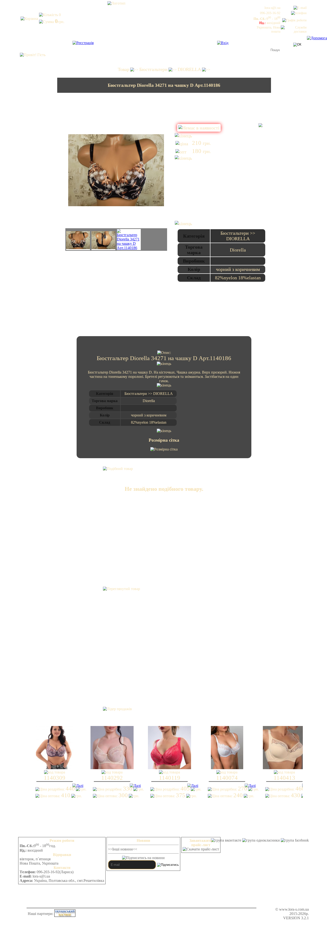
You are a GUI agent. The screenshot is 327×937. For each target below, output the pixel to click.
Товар (123, 69)
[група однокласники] (261, 840)
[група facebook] (295, 840)
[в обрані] (260, 125)
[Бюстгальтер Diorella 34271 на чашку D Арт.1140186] (78, 240)
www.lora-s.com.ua (294, 909)
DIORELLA (189, 69)
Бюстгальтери (153, 69)
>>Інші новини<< (122, 849)
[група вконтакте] (226, 840)
